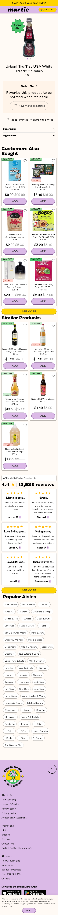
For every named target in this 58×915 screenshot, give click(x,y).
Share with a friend (43, 119)
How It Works (8, 799)
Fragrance (24, 681)
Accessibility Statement (14, 817)
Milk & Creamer (37, 660)
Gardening (10, 724)
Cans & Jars (37, 632)
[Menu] (4, 10)
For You (44, 604)
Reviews (5, 839)
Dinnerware (10, 717)
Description (10, 129)
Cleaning (40, 710)
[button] (29, 37)
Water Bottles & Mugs (33, 695)
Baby (9, 674)
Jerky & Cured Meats (15, 632)
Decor (26, 710)
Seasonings (47, 646)
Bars (43, 625)
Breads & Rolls (26, 667)
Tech (23, 738)
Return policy (8, 808)
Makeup (9, 681)
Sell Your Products (11, 869)
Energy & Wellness (14, 639)
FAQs (4, 830)
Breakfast (9, 653)
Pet (9, 731)
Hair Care (9, 688)
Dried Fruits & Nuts (14, 660)
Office (23, 731)
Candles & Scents (13, 702)
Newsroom (7, 865)
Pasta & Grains (26, 625)
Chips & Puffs (43, 618)
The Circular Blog (13, 745)
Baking (42, 667)
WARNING (7, 478)
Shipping (6, 834)
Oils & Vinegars (29, 646)
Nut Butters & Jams (29, 653)
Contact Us (7, 843)
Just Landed (11, 604)
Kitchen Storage (35, 702)
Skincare (37, 674)
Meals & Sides (35, 639)
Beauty (23, 674)
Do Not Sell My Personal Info (16, 848)
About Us (6, 795)
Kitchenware (11, 710)
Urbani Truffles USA (23, 66)
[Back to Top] (52, 769)
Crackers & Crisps (42, 611)
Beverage (9, 625)
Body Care (39, 681)
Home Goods (11, 695)
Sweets (27, 618)
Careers (5, 878)
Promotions (7, 825)
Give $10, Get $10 (11, 874)
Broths (9, 667)
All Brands (38, 738)
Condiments (10, 646)
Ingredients (10, 136)
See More (29, 311)
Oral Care (24, 688)
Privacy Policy (8, 813)
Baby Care (39, 688)
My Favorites (28, 604)
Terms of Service (10, 804)
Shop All (9, 611)
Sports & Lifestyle (30, 717)
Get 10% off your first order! (29, 3)
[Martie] (18, 9)
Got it (29, 910)
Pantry (23, 611)
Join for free (49, 9)
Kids (39, 724)
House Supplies (40, 731)
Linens (24, 724)
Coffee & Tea (11, 618)
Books (9, 738)
